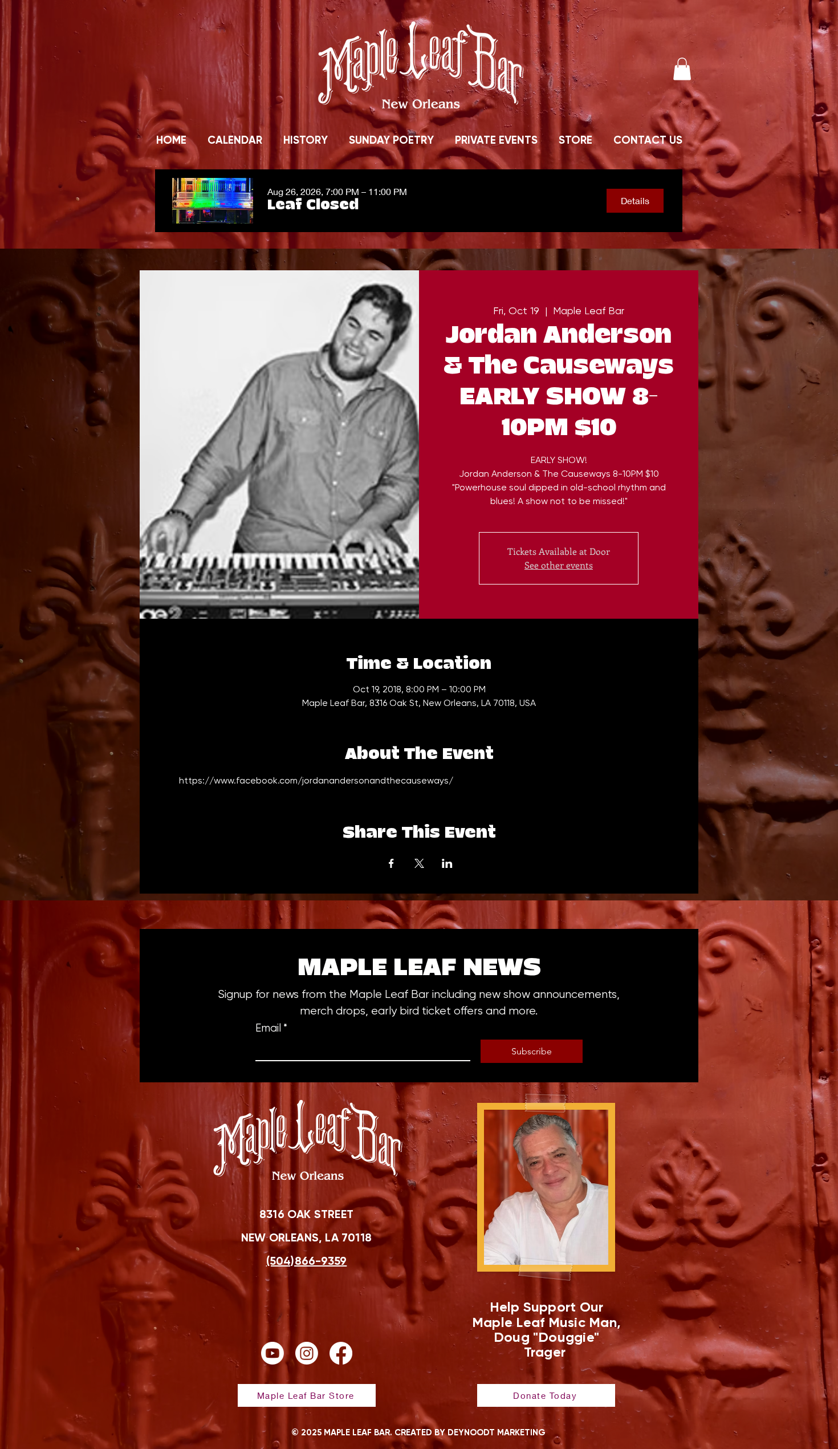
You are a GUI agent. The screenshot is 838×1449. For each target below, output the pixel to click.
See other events (558, 565)
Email (271, 1028)
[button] (682, 69)
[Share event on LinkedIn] (447, 863)
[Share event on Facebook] (391, 863)
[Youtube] (272, 1353)
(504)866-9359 (306, 1261)
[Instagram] (306, 1353)
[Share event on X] (419, 863)
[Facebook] (340, 1353)
